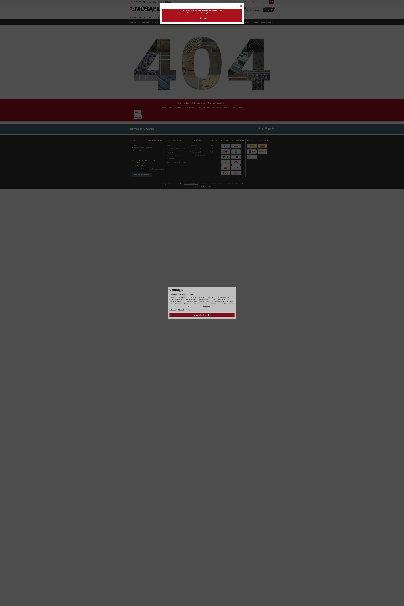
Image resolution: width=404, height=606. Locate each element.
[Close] (241, 6)
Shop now (203, 18)
